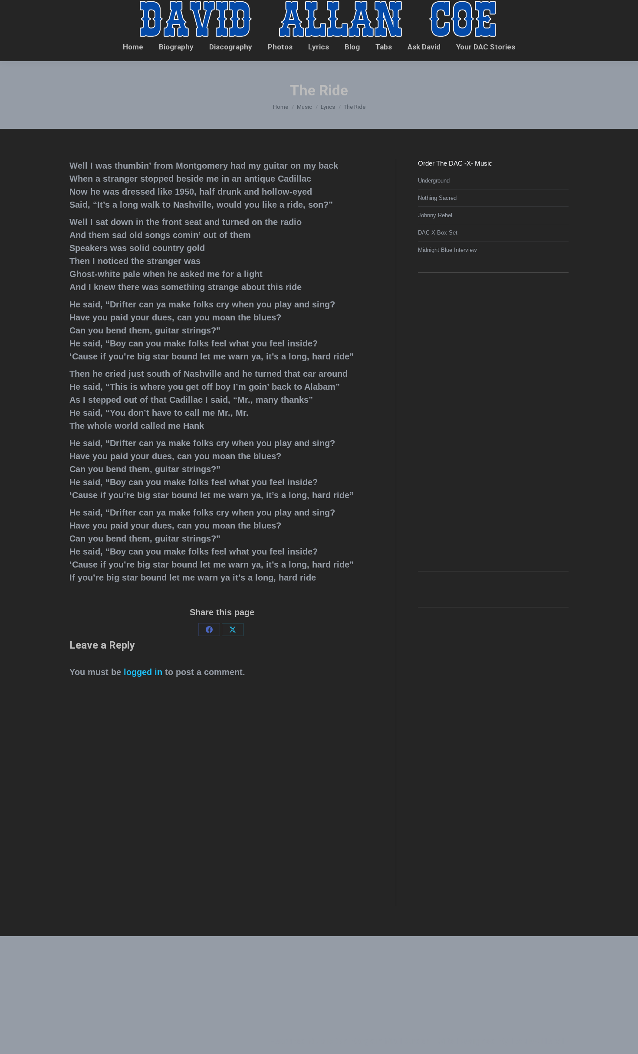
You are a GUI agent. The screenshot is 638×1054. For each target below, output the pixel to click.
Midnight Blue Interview (447, 250)
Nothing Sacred (437, 198)
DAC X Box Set (437, 232)
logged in (143, 672)
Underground (434, 180)
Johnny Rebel (435, 215)
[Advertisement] (483, 420)
